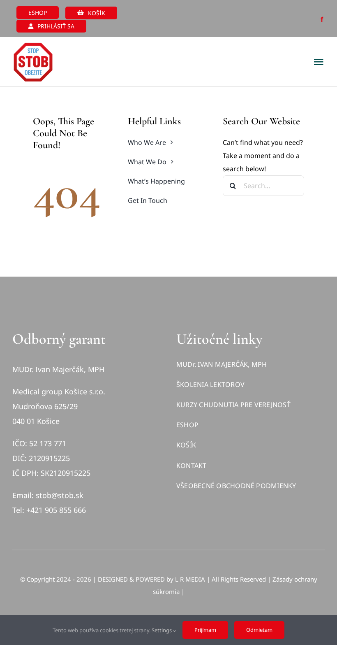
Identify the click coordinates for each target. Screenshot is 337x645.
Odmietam (259, 629)
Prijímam (205, 629)
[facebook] (322, 19)
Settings (162, 630)
